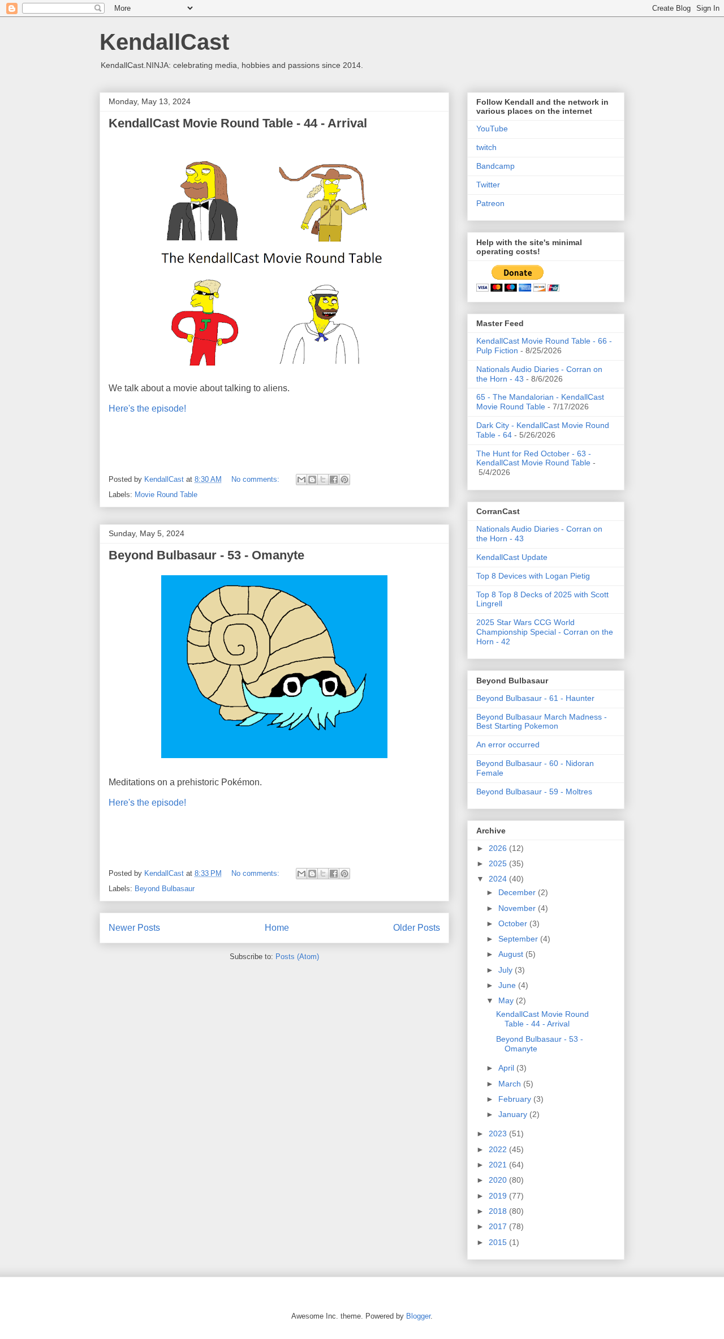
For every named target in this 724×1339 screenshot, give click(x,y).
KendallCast (164, 41)
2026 (499, 848)
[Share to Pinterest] (344, 479)
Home (277, 927)
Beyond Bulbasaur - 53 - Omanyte (206, 555)
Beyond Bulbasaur (165, 888)
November (518, 908)
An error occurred (508, 744)
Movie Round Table (166, 494)
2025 (499, 863)
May (507, 1000)
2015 (499, 1242)
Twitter (488, 184)
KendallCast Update (512, 557)
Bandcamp (495, 165)
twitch (486, 147)
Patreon (490, 203)
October (513, 923)
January (513, 1114)
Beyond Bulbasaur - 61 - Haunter (535, 698)
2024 (499, 878)
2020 (499, 1179)
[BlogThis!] (312, 479)
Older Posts (416, 927)
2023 (499, 1133)
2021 (499, 1164)
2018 (499, 1211)
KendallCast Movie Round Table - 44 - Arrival (238, 123)
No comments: (256, 479)
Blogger (418, 1316)
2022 (499, 1149)
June (508, 985)
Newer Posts (134, 927)
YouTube (492, 128)
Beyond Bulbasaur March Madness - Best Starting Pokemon (541, 721)
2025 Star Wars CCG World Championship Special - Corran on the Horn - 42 (544, 632)
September (519, 938)
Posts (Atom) (297, 956)
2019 (499, 1195)
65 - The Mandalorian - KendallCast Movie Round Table (540, 401)
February (515, 1098)
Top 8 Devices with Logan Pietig (533, 575)
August (511, 954)
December (518, 892)
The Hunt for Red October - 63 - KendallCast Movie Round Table (533, 458)
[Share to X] (323, 479)
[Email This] (301, 479)
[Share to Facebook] (333, 479)
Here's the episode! (147, 408)
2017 (499, 1226)
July (506, 969)
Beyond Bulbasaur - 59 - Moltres (534, 791)
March (510, 1083)
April (507, 1067)
